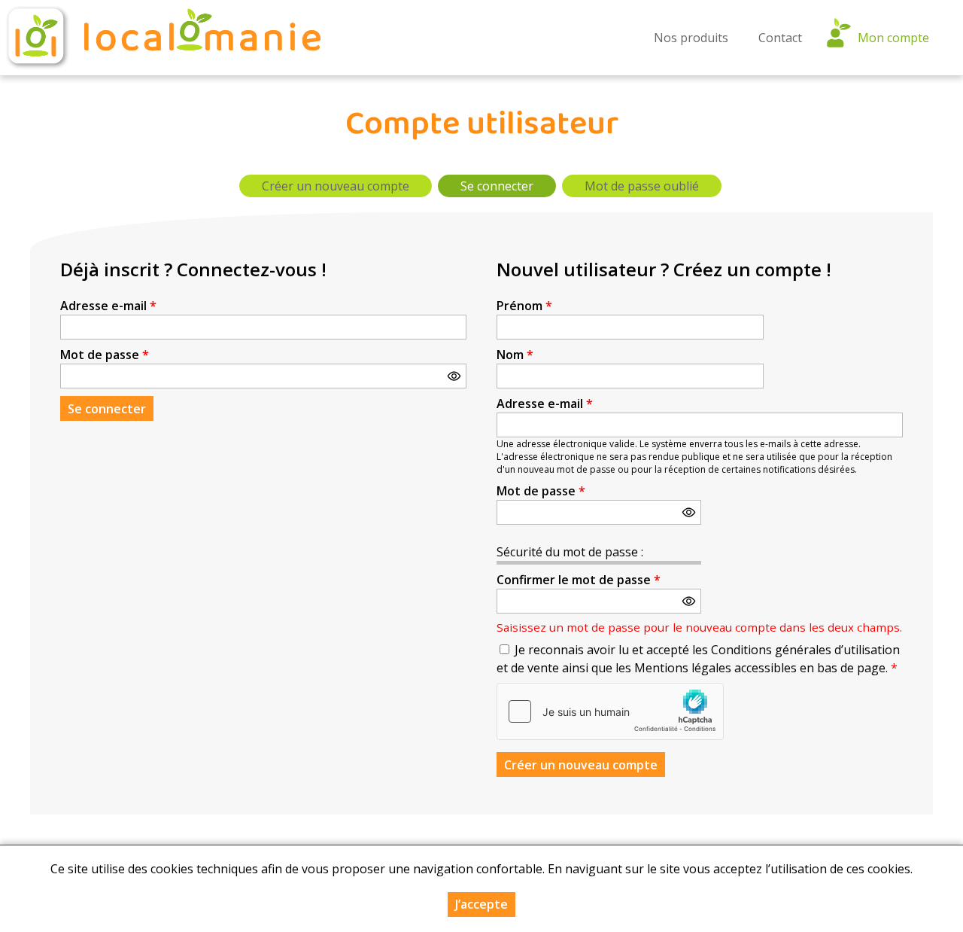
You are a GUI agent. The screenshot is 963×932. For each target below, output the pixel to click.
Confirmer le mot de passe (579, 579)
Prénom (524, 305)
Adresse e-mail (108, 305)
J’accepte (481, 904)
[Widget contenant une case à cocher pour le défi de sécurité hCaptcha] (610, 711)
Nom (515, 354)
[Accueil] (162, 37)
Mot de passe (104, 354)
